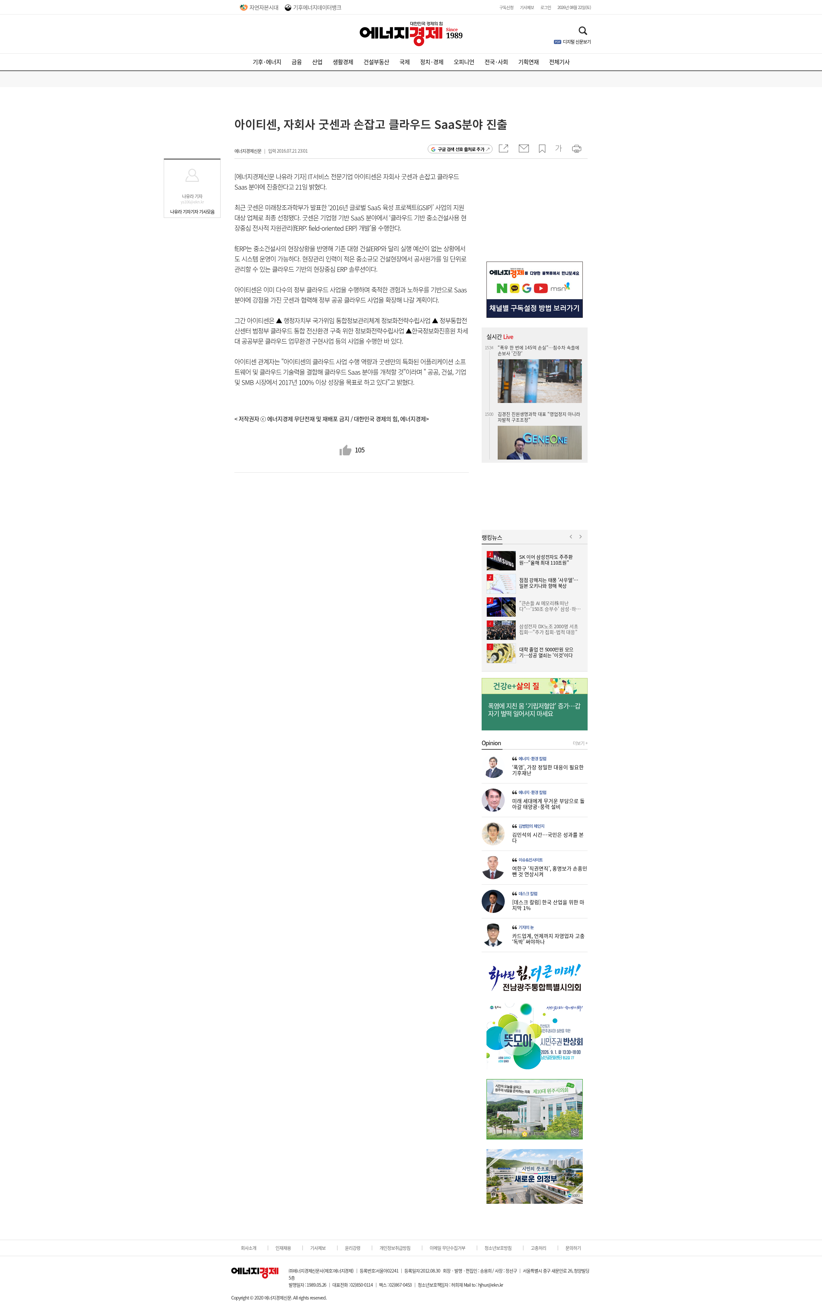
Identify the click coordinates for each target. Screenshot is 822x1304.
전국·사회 (496, 62)
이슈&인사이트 (531, 860)
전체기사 (559, 62)
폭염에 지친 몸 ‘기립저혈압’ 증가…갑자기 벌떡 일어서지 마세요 (534, 710)
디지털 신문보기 (577, 41)
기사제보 (527, 7)
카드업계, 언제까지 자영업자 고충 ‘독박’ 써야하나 (548, 938)
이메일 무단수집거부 (447, 1248)
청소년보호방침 (498, 1248)
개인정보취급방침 (395, 1248)
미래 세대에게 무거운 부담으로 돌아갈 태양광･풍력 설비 (548, 803)
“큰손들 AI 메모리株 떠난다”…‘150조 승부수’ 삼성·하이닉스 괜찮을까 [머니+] (538, 440)
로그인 (545, 7)
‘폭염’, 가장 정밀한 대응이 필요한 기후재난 (548, 770)
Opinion (491, 743)
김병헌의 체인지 (531, 826)
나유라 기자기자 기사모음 (192, 211)
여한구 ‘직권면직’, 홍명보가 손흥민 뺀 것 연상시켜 (549, 871)
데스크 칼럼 (528, 894)
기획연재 (528, 62)
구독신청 (506, 7)
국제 (404, 62)
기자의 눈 (526, 927)
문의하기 (573, 1248)
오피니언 (464, 62)
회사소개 (248, 1248)
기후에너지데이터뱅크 (317, 7)
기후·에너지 (267, 62)
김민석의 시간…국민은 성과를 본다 (548, 837)
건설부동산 (376, 62)
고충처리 (538, 1248)
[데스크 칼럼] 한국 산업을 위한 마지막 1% (548, 905)
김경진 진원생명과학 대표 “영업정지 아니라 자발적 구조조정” (539, 370)
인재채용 (283, 1248)
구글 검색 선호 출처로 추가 (461, 149)
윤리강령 (352, 1248)
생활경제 (343, 62)
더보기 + (580, 743)
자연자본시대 (263, 7)
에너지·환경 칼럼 (532, 759)
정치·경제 (431, 62)
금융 (297, 62)
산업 (317, 62)
